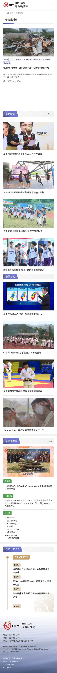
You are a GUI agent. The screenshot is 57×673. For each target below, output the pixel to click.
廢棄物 (18, 59)
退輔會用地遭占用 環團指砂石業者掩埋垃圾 (26, 67)
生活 (12, 59)
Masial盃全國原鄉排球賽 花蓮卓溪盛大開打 (23, 192)
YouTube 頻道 (8, 664)
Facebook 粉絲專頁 (10, 661)
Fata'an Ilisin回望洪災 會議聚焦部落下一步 (23, 429)
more (17, 606)
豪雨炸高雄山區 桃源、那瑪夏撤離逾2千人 (23, 313)
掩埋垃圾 (27, 59)
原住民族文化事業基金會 (12, 658)
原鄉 (6, 59)
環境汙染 (46, 59)
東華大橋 (36, 59)
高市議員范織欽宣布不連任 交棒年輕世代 (22, 153)
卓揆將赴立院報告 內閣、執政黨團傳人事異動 (31, 571)
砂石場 (7, 63)
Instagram (7, 667)
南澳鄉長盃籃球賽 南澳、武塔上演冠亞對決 (23, 269)
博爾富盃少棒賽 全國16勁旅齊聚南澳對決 (22, 231)
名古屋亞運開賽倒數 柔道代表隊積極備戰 (22, 391)
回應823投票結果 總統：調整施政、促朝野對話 (32, 583)
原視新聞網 (21, 6)
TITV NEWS (20, 3)
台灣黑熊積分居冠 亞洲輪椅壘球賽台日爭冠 (31, 595)
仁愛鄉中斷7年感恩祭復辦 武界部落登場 (22, 352)
